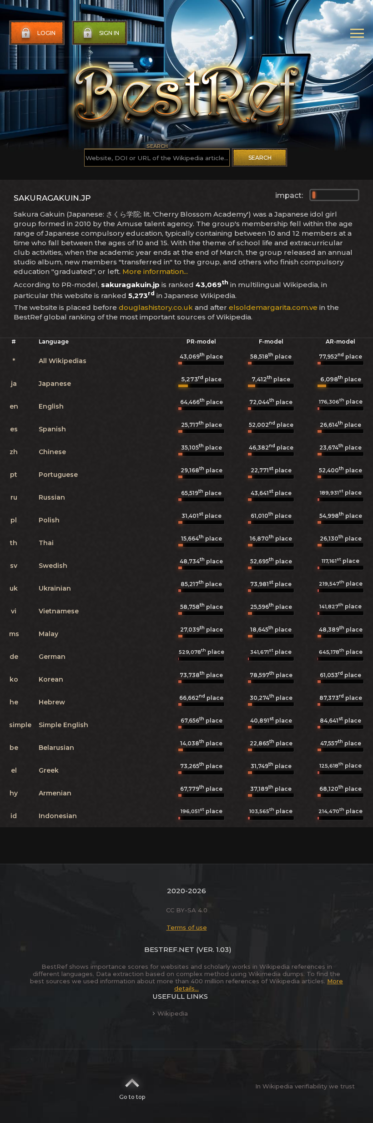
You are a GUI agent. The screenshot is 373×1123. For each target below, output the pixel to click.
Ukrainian (55, 588)
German (52, 657)
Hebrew (52, 702)
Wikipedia (172, 1013)
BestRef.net (169, 949)
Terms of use (186, 927)
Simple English (63, 725)
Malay (48, 634)
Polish (49, 520)
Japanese (55, 383)
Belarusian (56, 748)
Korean (51, 679)
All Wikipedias (62, 361)
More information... (155, 271)
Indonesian (58, 816)
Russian (52, 497)
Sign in (109, 33)
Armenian (55, 793)
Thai (46, 543)
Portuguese (58, 474)
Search (260, 157)
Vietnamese (59, 611)
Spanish (52, 429)
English (51, 406)
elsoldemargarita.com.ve (273, 307)
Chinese (52, 452)
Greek (49, 770)
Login (46, 33)
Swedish (53, 566)
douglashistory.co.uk (156, 307)
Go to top (132, 1096)
